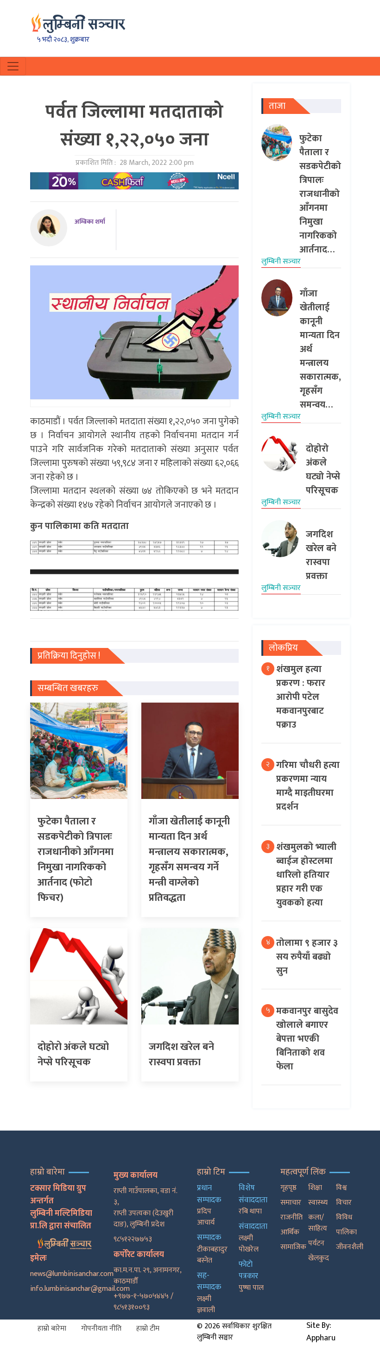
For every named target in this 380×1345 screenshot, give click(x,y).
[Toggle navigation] (13, 66)
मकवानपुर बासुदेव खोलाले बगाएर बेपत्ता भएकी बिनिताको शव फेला (307, 1039)
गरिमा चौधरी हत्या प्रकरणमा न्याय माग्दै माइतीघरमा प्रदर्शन (308, 786)
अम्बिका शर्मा (90, 221)
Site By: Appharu (321, 1332)
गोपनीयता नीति (101, 1328)
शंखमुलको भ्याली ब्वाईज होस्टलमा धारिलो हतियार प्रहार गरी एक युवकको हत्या (306, 875)
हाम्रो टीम (147, 1328)
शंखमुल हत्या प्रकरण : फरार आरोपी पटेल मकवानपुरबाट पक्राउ (300, 697)
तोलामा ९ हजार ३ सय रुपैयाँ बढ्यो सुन (307, 957)
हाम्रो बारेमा (52, 1328)
